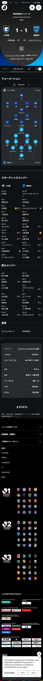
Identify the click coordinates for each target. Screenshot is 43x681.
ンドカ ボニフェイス (34, 40)
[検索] (38, 7)
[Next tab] (39, 69)
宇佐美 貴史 (11, 40)
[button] (32, 7)
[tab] (5, 69)
